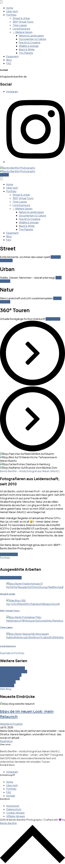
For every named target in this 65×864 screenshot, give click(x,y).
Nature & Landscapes (31, 35)
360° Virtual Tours (23, 21)
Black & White (27, 49)
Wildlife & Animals (29, 46)
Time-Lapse (20, 25)
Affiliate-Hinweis (15, 816)
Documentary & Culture (32, 39)
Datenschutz (13, 809)
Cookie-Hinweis (15, 813)
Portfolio (11, 15)
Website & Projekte (11, 724)
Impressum (12, 806)
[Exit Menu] (1, 2)
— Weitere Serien (22, 32)
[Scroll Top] (32, 862)
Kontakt (4, 174)
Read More (6, 741)
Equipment (12, 56)
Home (9, 8)
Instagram (12, 91)
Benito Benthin (8, 823)
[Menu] (1, 178)
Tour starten (53, 319)
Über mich (12, 11)
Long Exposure (21, 28)
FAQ (8, 63)
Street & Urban (21, 18)
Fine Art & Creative (29, 42)
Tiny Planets (26, 53)
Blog (9, 60)
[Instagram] (35, 162)
